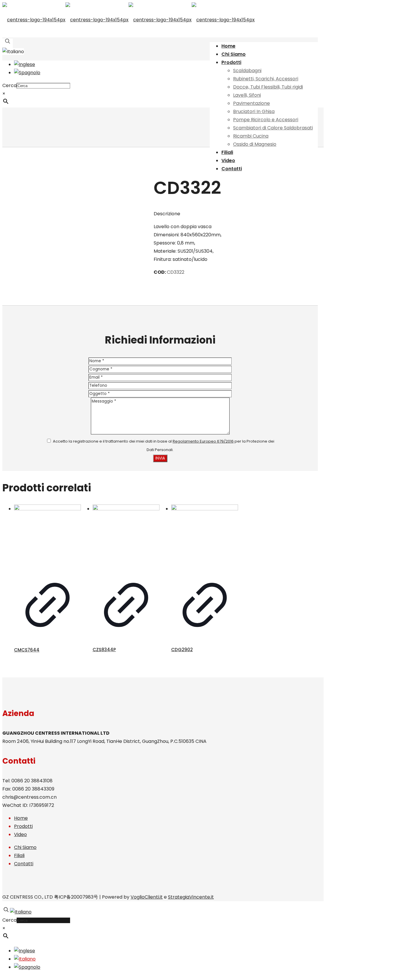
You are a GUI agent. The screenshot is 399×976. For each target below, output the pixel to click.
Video (20, 834)
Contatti (23, 863)
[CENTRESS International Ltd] (128, 19)
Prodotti (23, 826)
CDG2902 (182, 649)
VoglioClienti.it (147, 897)
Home (21, 818)
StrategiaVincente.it (191, 897)
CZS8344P (104, 649)
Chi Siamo (25, 847)
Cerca (9, 85)
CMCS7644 (26, 650)
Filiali (19, 855)
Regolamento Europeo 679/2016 (203, 441)
